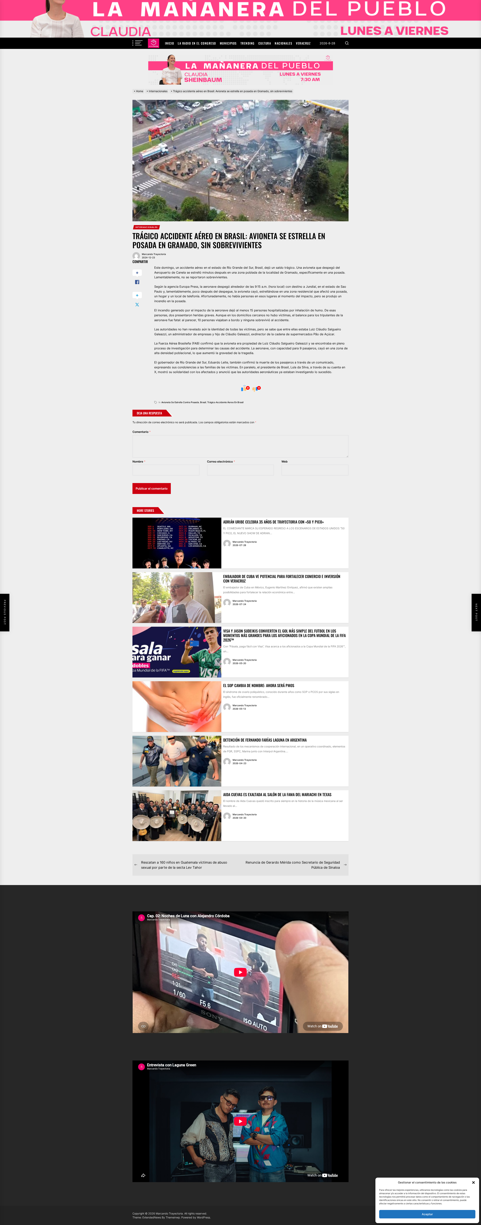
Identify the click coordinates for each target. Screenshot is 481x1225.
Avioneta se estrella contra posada (180, 402)
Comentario (141, 432)
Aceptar (427, 1214)
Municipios (228, 43)
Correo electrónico (221, 461)
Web (284, 461)
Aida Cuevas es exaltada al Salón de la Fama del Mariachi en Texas (277, 794)
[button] (473, 1182)
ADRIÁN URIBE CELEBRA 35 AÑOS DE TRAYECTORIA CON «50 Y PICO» (273, 522)
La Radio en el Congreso (197, 43)
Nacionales (283, 43)
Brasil (203, 402)
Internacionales (146, 227)
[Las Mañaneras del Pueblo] (240, 70)
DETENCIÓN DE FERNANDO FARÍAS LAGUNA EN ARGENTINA (265, 740)
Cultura (264, 43)
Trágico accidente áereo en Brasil (225, 402)
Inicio (169, 43)
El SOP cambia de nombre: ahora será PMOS (258, 685)
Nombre (138, 461)
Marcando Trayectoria (154, 254)
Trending (247, 43)
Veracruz (303, 43)
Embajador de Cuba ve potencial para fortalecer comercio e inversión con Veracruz (281, 578)
